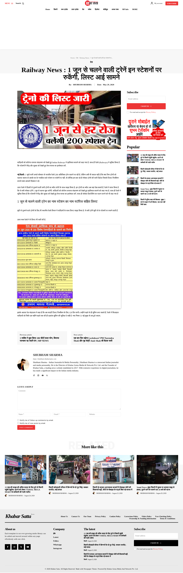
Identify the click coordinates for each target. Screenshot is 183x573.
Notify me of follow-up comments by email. (36, 420)
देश (77, 58)
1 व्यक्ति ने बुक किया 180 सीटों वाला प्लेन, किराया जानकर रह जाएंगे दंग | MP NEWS (39, 339)
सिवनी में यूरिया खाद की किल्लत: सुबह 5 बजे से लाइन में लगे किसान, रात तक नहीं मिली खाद (153, 202)
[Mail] (43, 375)
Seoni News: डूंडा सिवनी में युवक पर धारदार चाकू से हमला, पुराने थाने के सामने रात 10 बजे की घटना (152, 191)
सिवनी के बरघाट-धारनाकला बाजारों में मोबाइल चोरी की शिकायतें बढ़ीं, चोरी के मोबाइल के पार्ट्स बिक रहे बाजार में (152, 180)
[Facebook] (62, 154)
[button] (20, 3)
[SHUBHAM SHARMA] (23, 364)
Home (72, 58)
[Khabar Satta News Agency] (91, 3)
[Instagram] (38, 375)
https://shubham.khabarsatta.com (44, 359)
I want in (145, 106)
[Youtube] (28, 547)
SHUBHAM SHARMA (82, 85)
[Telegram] (85, 154)
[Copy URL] (90, 154)
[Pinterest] (73, 154)
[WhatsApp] (79, 154)
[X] (67, 154)
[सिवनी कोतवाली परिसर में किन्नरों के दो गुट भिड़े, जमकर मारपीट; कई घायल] (132, 170)
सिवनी (85, 541)
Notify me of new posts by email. (33, 423)
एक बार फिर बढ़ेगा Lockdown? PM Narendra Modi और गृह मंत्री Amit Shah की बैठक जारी (94, 339)
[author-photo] (6, 495)
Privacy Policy (151, 112)
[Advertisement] (91, 30)
